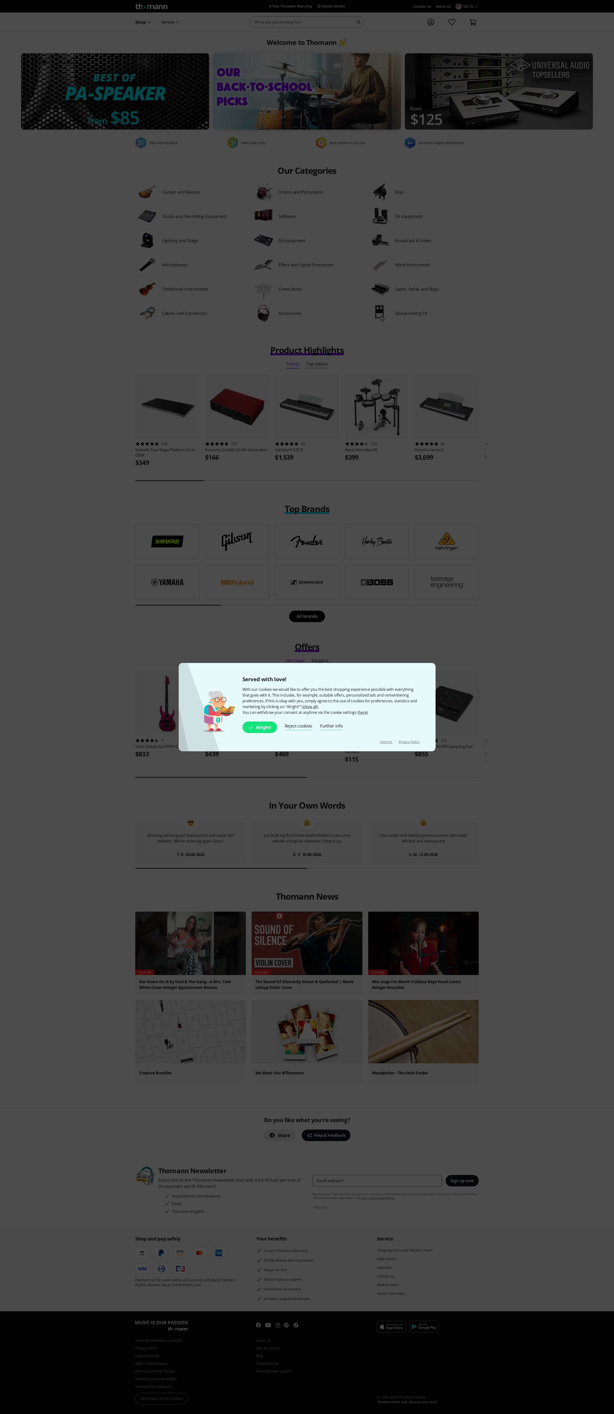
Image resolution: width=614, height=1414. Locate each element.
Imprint (386, 742)
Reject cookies (299, 726)
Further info (331, 726)
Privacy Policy (409, 742)
